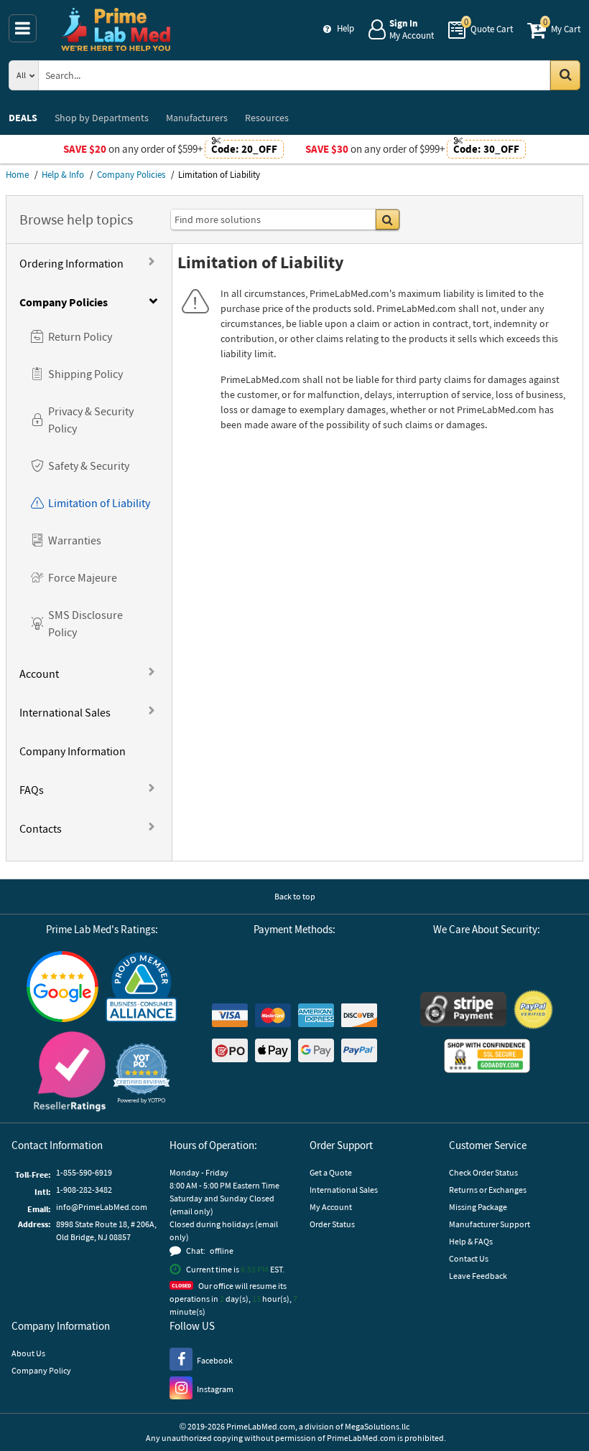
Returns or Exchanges (488, 1189)
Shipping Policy (85, 374)
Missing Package (478, 1206)
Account (39, 673)
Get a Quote (331, 1172)
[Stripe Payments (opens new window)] (463, 1011)
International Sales (65, 712)
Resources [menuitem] (267, 117)
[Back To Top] (566, 1410)
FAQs (31, 790)
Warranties (74, 540)
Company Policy (41, 1370)
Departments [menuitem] (102, 117)
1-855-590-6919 (84, 1172)
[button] (141, 1073)
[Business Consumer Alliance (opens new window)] (141, 988)
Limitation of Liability (99, 503)
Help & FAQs (471, 1241)
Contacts (40, 828)
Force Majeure (82, 577)
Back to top (294, 896)
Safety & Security (88, 465)
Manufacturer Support (489, 1224)
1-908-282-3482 (84, 1189)
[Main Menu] (23, 28)
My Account (331, 1206)
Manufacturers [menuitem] (197, 117)
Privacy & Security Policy (91, 419)
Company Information (72, 751)
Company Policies (63, 302)
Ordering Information (71, 263)
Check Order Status (483, 1172)
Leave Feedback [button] (478, 1275)
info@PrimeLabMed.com (101, 1206)
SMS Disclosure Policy (85, 623)
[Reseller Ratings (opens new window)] (70, 1073)
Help (345, 28)
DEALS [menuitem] (23, 117)
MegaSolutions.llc (377, 1426)
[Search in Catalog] (565, 75)
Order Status (332, 1224)
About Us (28, 1353)
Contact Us (468, 1258)
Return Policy (80, 336)
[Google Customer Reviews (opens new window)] (62, 988)
